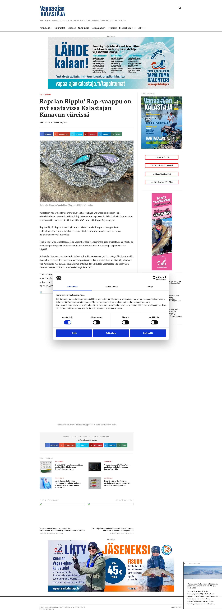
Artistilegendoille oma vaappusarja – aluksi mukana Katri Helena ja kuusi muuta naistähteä (68, 484)
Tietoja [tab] (149, 286)
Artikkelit (45, 27)
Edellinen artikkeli (49, 500)
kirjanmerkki (104, 436)
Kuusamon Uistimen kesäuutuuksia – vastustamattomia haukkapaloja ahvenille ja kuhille (62, 529)
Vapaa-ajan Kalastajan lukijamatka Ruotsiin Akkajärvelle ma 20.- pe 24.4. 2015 (202, 586)
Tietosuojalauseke (47, 609)
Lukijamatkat (98, 27)
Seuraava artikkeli (123, 500)
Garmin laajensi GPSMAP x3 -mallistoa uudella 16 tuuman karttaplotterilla (117, 467)
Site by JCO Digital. (78, 607)
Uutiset (72, 27)
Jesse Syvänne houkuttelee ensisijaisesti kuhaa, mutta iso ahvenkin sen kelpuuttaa (117, 483)
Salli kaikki (148, 333)
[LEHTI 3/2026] (161, 122)
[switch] (96, 322)
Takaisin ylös (176, 607)
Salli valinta (111, 333)
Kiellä (74, 333)
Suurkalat (60, 27)
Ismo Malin (45, 123)
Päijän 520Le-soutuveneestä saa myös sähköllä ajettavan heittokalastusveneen (69, 467)
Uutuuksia (83, 27)
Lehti (140, 27)
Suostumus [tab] (72, 286)
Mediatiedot (126, 27)
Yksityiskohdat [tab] (111, 286)
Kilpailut (112, 27)
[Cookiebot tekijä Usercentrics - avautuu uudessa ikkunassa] (155, 278)
